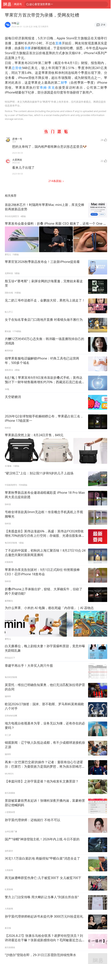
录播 (27, 48)
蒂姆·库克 (47, 87)
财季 (64, 82)
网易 (7, 4)
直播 (58, 43)
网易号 (18, 4)
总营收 (17, 68)
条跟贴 (55, 181)
